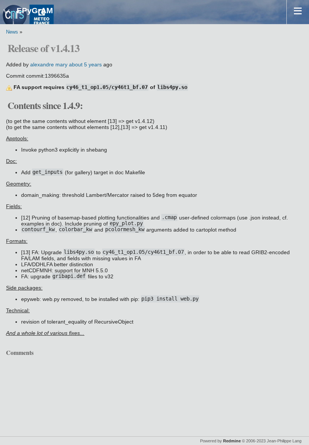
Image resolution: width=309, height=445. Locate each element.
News (12, 32)
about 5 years (85, 64)
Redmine (232, 441)
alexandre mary (48, 64)
